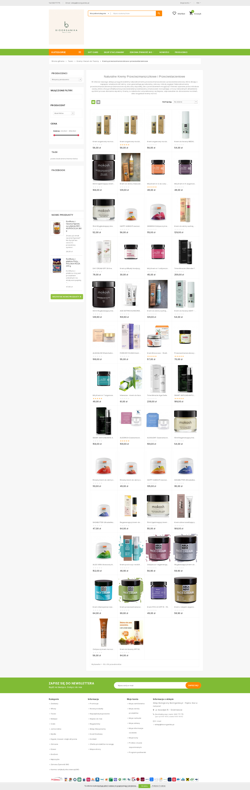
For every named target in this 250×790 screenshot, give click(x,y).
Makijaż (54, 719)
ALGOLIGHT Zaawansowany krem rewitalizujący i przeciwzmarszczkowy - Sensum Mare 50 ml (158, 438)
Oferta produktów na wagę (102, 744)
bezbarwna (61, 158)
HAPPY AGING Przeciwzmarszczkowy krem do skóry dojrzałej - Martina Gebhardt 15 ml (131, 226)
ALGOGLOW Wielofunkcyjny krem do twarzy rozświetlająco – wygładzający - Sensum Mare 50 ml (104, 353)
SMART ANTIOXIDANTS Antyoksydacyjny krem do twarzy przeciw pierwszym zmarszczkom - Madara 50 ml (104, 438)
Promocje (94, 703)
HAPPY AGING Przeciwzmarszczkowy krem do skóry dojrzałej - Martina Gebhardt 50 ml (158, 480)
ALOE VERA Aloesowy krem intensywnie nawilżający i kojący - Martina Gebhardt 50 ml (104, 565)
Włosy (53, 708)
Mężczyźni (55, 759)
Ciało (53, 724)
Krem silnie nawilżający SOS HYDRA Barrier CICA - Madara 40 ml (185, 522)
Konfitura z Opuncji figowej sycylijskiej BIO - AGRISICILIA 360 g (74, 226)
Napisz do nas (96, 719)
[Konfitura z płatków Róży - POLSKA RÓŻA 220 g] (57, 265)
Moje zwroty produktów (134, 710)
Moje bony (133, 738)
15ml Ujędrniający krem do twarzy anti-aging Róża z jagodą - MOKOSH (158, 522)
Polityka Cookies (158, 786)
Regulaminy (95, 724)
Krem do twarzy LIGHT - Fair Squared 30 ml (185, 311)
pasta (53, 158)
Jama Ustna (56, 729)
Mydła (53, 734)
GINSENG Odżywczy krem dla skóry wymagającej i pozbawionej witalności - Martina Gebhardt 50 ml (158, 226)
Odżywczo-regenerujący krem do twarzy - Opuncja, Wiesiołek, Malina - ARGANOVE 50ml (158, 565)
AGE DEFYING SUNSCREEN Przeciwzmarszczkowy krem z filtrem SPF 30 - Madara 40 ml (131, 311)
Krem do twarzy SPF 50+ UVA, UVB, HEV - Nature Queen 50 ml (131, 649)
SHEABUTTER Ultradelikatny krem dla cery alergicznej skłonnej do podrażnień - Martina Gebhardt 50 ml (185, 480)
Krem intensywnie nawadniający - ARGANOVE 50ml (104, 607)
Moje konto (184, 3)
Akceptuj (144, 786)
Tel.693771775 (54, 3)
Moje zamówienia (137, 703)
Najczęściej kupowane (100, 714)
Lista (98, 102)
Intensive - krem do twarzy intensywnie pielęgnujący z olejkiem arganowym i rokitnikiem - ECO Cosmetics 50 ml (131, 395)
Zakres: (56, 131)
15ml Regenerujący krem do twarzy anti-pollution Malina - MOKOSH (185, 438)
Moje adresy (134, 723)
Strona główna (58, 61)
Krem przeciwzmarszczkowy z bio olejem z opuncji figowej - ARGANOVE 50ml (131, 607)
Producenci (59, 73)
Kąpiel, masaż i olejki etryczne (64, 739)
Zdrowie (54, 744)
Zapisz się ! (193, 685)
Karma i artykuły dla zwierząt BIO (65, 769)
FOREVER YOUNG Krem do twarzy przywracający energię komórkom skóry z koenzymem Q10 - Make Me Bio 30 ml (131, 353)
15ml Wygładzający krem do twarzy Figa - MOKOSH (104, 226)
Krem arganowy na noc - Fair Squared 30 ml (104, 141)
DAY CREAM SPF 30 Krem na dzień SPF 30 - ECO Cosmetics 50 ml (104, 268)
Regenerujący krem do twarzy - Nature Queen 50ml (131, 522)
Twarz (53, 714)
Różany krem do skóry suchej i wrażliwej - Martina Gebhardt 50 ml (104, 480)
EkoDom (54, 754)
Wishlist (178, 13)
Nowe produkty (62, 215)
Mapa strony (95, 749)
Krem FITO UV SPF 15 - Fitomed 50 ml (158, 607)
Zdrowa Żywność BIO (60, 764)
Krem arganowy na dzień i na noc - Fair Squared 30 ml (131, 141)
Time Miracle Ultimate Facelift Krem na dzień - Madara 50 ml (185, 268)
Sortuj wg (166, 102)
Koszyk (195, 13)
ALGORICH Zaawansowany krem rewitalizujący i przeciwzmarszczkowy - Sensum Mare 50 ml (131, 438)
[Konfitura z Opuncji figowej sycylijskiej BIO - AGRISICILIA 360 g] (57, 228)
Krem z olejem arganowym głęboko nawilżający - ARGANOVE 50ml (185, 607)
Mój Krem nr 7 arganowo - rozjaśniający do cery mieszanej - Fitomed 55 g (104, 395)
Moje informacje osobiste (136, 730)
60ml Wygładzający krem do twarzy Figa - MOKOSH (104, 311)
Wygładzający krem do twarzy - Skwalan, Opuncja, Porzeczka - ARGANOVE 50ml (185, 565)
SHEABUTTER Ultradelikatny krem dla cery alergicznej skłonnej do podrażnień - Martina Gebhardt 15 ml (104, 522)
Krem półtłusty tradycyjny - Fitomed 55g (131, 268)
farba (75, 158)
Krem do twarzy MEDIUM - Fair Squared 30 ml (185, 141)
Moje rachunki (135, 718)
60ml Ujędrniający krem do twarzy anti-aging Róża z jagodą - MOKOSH (104, 184)
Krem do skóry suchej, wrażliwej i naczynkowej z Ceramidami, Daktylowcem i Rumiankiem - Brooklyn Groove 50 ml (158, 311)
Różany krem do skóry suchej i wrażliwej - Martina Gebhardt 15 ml (131, 480)
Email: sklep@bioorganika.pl (77, 3)
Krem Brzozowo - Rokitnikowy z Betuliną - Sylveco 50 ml (158, 353)
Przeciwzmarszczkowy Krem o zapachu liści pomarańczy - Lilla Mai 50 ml (185, 353)
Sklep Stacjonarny (98, 729)
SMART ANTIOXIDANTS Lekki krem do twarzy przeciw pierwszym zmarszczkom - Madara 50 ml (185, 395)
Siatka (93, 102)
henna (70, 158)
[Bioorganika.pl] (66, 27)
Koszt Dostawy (96, 734)
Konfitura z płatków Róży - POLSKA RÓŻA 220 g (73, 262)
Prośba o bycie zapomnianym (135, 745)
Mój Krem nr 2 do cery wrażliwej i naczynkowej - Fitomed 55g (158, 184)
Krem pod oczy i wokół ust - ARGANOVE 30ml (131, 565)
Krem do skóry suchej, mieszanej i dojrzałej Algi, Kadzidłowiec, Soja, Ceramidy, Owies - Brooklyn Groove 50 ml (185, 226)
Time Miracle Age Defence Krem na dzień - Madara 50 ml (158, 395)
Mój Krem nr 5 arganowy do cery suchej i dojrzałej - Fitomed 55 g (185, 184)
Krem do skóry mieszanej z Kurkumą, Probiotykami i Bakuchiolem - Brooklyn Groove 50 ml (131, 184)
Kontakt (93, 739)
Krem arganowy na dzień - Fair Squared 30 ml (158, 141)
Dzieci (53, 749)
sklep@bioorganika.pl (164, 724)
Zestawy (54, 703)
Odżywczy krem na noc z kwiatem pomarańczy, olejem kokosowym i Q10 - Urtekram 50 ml (104, 649)
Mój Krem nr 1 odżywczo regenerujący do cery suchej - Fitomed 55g (158, 268)
